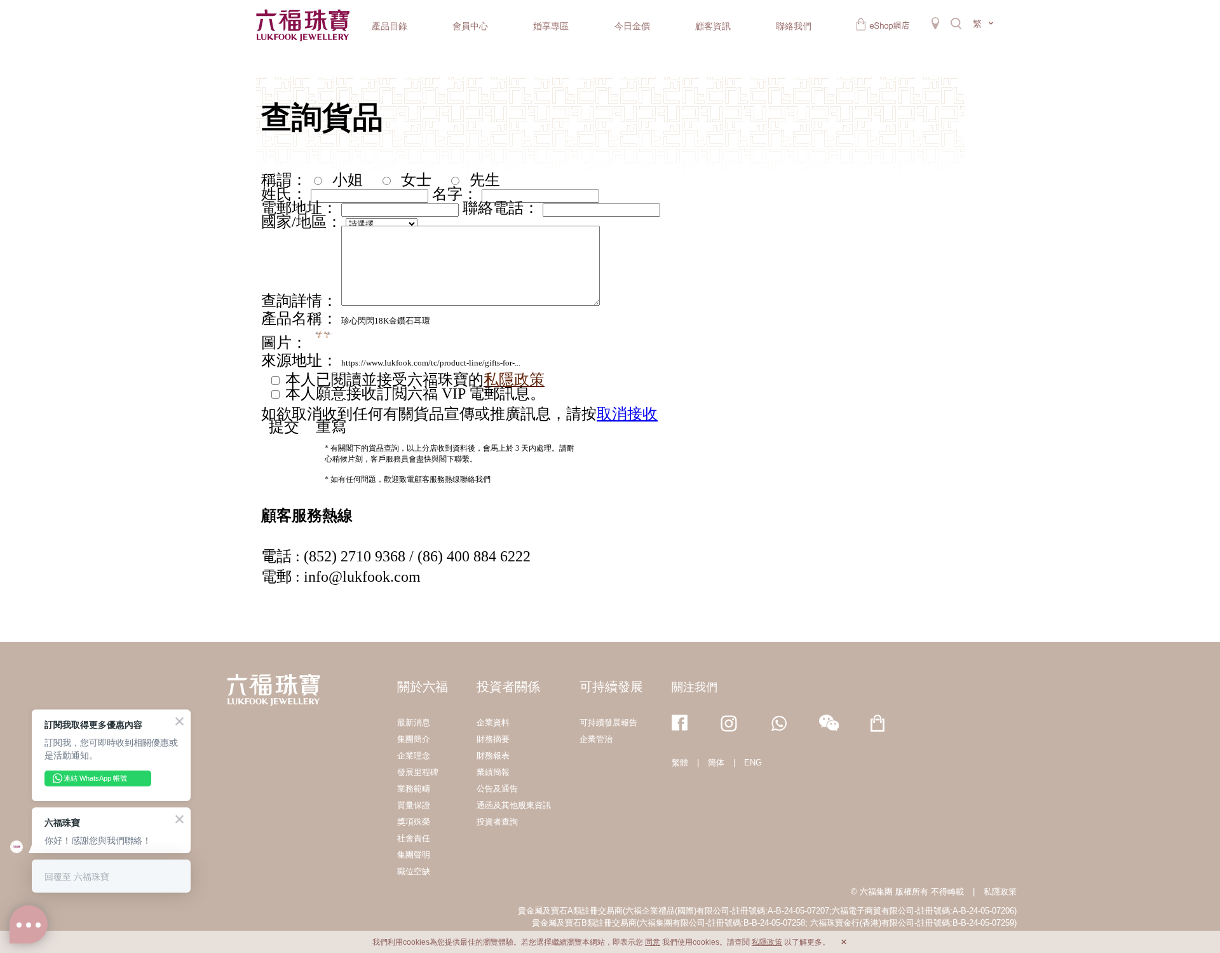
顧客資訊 (713, 26)
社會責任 (413, 838)
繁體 (680, 762)
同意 (652, 942)
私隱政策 (1000, 891)
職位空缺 (413, 871)
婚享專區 (551, 26)
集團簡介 (413, 739)
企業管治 (596, 739)
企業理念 (413, 755)
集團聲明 (413, 855)
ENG (753, 762)
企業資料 (493, 722)
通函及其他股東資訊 (514, 805)
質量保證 (413, 805)
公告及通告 (497, 788)
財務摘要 (493, 739)
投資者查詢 (497, 821)
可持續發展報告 (608, 722)
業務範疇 (413, 788)
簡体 (716, 762)
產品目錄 (389, 26)
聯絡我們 (793, 26)
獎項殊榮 (413, 821)
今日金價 (632, 26)
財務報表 (493, 755)
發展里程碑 (417, 772)
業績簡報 (493, 772)
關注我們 (694, 687)
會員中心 (470, 26)
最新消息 (413, 722)
